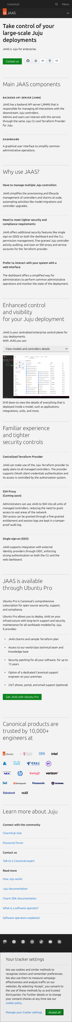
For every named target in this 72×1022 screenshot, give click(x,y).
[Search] (56, 4)
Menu (65, 4)
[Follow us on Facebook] (14, 942)
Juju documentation (15, 888)
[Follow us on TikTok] (42, 942)
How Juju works (12, 878)
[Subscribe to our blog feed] (60, 942)
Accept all (54, 1012)
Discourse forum (13, 842)
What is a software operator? (20, 908)
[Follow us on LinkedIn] (24, 942)
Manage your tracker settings (24, 1012)
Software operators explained (21, 917)
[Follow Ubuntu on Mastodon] (5, 942)
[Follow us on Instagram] (33, 942)
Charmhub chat (12, 833)
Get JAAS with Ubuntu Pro (22, 696)
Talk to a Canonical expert (19, 860)
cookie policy (14, 1002)
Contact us (12, 61)
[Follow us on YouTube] (51, 942)
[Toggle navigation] (68, 13)
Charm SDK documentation (19, 898)
